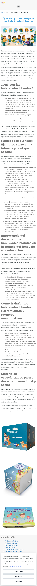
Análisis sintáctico (11, 543)
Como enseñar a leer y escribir (15, 549)
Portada (3, 12)
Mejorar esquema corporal (13, 551)
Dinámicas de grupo (11, 545)
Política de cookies (15, 566)
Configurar (18, 581)
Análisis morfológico (11, 541)
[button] (18, 6)
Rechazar (18, 576)
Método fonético (10, 547)
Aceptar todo (18, 571)
